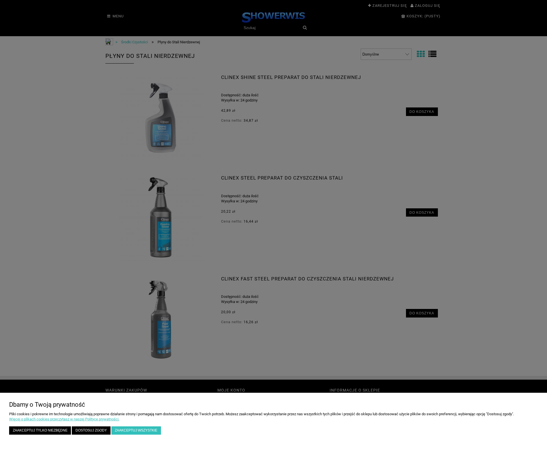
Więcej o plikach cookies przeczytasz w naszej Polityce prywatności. (64, 419)
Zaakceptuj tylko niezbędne (40, 430)
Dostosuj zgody (91, 430)
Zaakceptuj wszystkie (136, 430)
